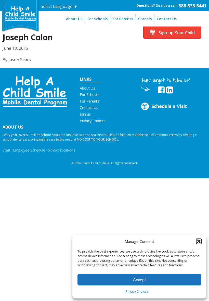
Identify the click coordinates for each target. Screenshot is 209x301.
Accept (139, 280)
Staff (6, 150)
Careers (145, 18)
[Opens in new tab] (161, 90)
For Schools (97, 18)
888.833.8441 (192, 6)
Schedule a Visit (169, 106)
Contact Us (167, 18)
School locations (61, 150)
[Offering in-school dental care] (20, 13)
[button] (198, 241)
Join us (85, 114)
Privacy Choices (137, 291)
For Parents (123, 18)
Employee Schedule (29, 150)
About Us (74, 18)
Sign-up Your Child (176, 32)
